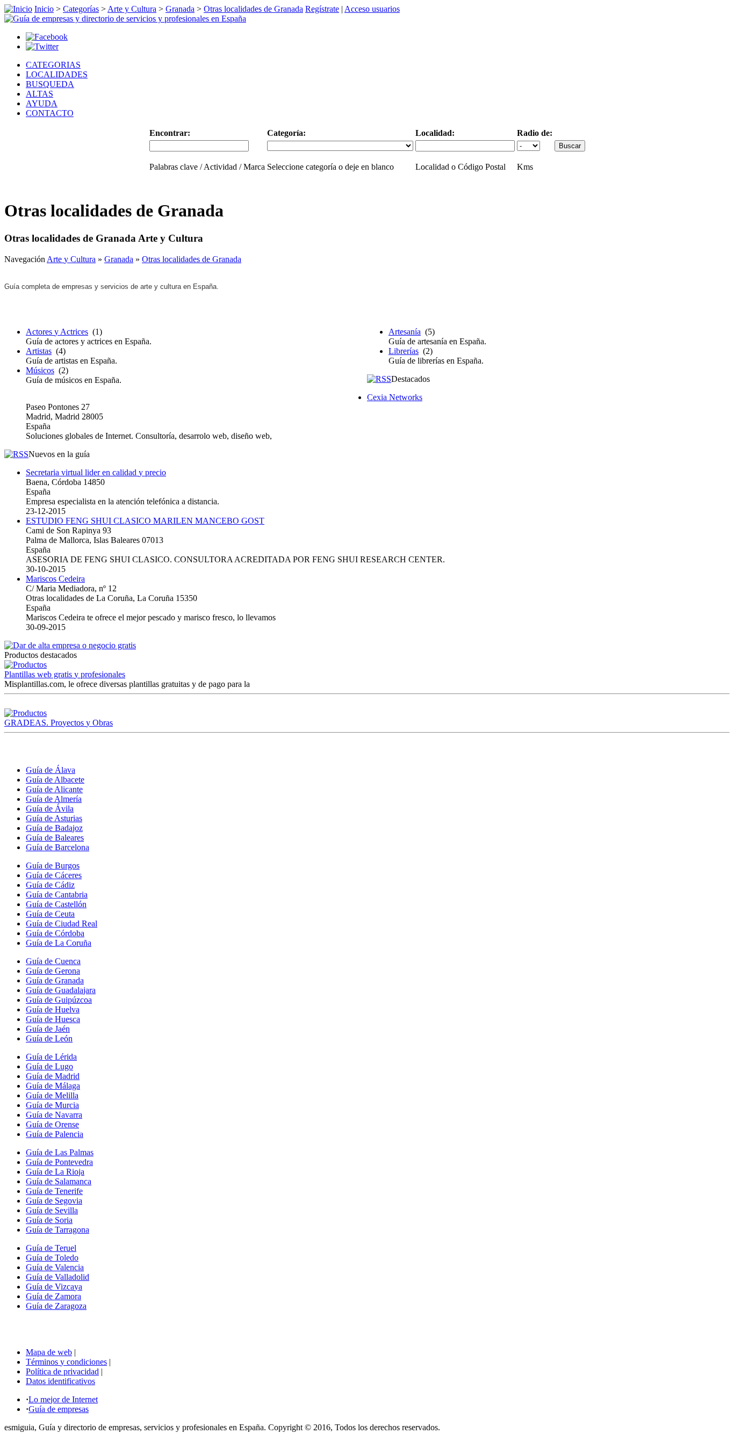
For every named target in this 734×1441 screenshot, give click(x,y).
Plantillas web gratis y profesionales (64, 674)
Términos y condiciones (66, 1361)
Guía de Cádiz (50, 884)
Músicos (40, 370)
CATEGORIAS (53, 64)
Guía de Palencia (54, 1134)
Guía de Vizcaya (54, 1286)
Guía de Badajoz (54, 827)
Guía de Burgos (53, 865)
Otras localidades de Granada (253, 8)
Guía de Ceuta (50, 913)
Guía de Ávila (50, 808)
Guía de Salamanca (58, 1181)
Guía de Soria (49, 1220)
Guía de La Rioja (55, 1171)
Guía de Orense (52, 1124)
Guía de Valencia (55, 1267)
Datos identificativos (60, 1381)
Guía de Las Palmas (59, 1152)
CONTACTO (50, 113)
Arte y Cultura (131, 8)
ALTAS (39, 93)
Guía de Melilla (52, 1095)
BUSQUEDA (50, 84)
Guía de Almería (54, 798)
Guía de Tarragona (57, 1229)
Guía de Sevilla (52, 1210)
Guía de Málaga (53, 1085)
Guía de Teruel (51, 1247)
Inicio (44, 8)
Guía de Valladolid (57, 1276)
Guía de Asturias (54, 818)
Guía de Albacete (55, 779)
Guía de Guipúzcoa (59, 999)
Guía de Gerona (53, 970)
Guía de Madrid (53, 1076)
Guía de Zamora (53, 1296)
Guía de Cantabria (57, 894)
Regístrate (322, 8)
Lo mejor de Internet (63, 1399)
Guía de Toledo (52, 1257)
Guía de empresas (58, 1409)
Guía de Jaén (48, 1028)
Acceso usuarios (372, 8)
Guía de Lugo (49, 1066)
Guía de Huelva (53, 1009)
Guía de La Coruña (58, 942)
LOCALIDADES (57, 74)
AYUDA (41, 103)
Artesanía (404, 331)
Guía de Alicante (54, 789)
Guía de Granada (55, 980)
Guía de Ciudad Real (61, 923)
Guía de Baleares (55, 837)
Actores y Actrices (57, 331)
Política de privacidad (62, 1371)
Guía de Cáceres (54, 875)
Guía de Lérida (51, 1056)
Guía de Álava (50, 769)
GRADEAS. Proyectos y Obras (58, 722)
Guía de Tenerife (54, 1191)
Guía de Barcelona (57, 847)
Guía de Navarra (54, 1114)
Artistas (39, 351)
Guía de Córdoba (55, 933)
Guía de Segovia (54, 1200)
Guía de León (49, 1038)
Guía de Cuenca (53, 961)
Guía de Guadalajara (61, 990)
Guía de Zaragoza (56, 1305)
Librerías (403, 351)
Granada (180, 8)
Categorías (81, 8)
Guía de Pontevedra (59, 1162)
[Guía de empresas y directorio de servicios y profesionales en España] (125, 18)
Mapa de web (49, 1352)
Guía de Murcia (52, 1105)
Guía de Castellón (56, 904)
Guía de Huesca (53, 1019)
